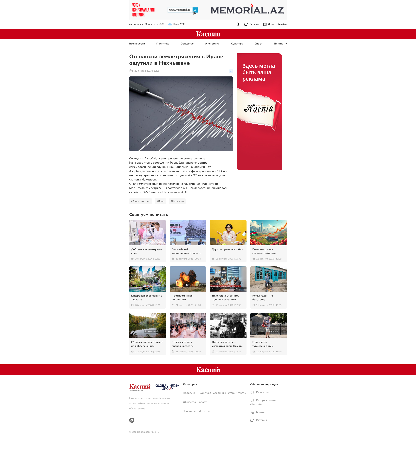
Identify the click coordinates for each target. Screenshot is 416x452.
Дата (271, 24)
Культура (237, 43)
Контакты (261, 412)
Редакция (262, 392)
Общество (187, 43)
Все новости (137, 43)
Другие (278, 43)
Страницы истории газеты (229, 393)
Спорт (258, 43)
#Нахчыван (177, 201)
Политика (162, 43)
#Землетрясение (140, 201)
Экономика (212, 43)
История (254, 24)
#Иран (160, 201)
